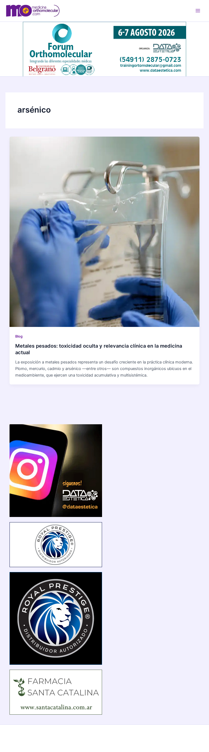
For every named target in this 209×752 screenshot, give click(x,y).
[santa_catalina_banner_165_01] (56, 691)
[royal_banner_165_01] (56, 544)
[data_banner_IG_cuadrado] (56, 470)
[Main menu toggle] (198, 10)
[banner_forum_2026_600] (104, 48)
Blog (19, 336)
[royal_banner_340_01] (56, 618)
